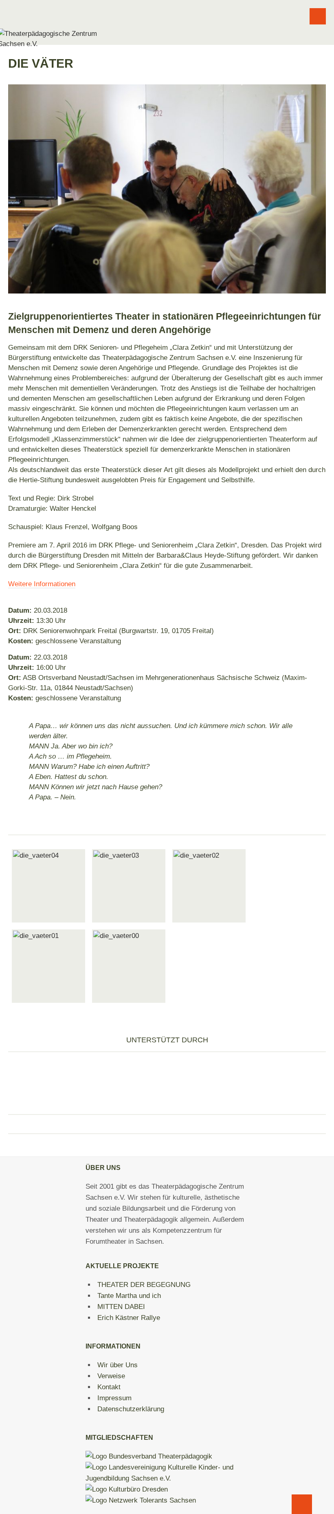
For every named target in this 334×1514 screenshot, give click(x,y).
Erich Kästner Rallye (128, 1318)
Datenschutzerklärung (130, 1409)
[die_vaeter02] (209, 886)
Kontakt (109, 1387)
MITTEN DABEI (121, 1307)
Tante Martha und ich (129, 1296)
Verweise (111, 1376)
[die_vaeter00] (128, 966)
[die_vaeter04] (48, 886)
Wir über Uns (117, 1365)
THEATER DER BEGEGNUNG (144, 1285)
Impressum (114, 1398)
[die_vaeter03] (128, 886)
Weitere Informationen (41, 584)
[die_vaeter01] (48, 966)
